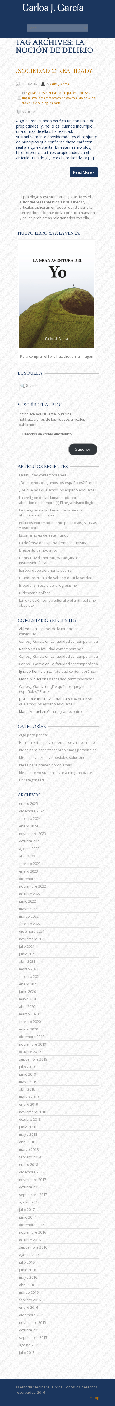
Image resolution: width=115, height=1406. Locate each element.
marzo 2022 (29, 916)
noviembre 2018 (32, 1111)
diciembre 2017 (31, 1171)
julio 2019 (27, 1066)
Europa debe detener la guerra (45, 570)
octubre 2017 (30, 1187)
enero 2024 (28, 826)
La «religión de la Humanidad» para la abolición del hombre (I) (51, 513)
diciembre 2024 (31, 810)
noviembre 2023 (32, 833)
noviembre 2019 (32, 1044)
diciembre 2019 (31, 1036)
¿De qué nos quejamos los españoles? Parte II (58, 482)
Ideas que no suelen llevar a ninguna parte (55, 772)
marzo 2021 (29, 968)
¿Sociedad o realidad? (54, 71)
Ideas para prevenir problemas (57, 98)
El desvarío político (35, 592)
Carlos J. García (59, 84)
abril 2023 (27, 856)
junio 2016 (27, 1269)
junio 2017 (27, 1217)
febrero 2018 (30, 1156)
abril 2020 (27, 1006)
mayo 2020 (28, 998)
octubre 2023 (30, 841)
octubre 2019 (30, 1051)
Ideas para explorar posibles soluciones (53, 757)
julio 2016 (27, 1262)
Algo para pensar (36, 93)
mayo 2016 (28, 1277)
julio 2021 (27, 946)
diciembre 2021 (31, 931)
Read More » (83, 172)
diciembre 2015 (31, 1314)
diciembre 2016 (31, 1224)
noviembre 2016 (32, 1232)
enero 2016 (28, 1307)
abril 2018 (27, 1141)
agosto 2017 (29, 1202)
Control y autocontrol (65, 711)
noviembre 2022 (32, 886)
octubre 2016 (30, 1239)
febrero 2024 (30, 818)
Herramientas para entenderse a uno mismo (57, 742)
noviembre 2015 (32, 1322)
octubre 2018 (30, 1119)
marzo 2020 (29, 1014)
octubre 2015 (30, 1329)
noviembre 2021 (32, 938)
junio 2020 (27, 991)
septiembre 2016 (33, 1247)
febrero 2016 (30, 1299)
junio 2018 (27, 1126)
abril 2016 (27, 1284)
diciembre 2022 (31, 878)
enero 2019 (28, 1104)
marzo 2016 (29, 1292)
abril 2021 (27, 961)
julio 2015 (27, 1352)
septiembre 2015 (33, 1337)
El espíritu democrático (38, 550)
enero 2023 (28, 871)
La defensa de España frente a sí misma (53, 542)
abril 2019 (27, 1089)
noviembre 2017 (32, 1179)
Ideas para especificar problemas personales (58, 749)
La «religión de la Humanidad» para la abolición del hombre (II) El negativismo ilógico (57, 500)
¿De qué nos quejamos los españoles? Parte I (57, 490)
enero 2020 (28, 1029)
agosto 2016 (29, 1254)
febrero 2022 (30, 923)
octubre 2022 (30, 893)
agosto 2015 (29, 1344)
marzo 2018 (29, 1149)
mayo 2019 (28, 1081)
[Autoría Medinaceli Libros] (57, 11)
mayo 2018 (28, 1134)
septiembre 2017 (33, 1194)
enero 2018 (28, 1164)
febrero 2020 (30, 1021)
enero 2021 (28, 983)
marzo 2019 (29, 1096)
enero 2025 (28, 803)
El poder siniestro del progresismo (48, 585)
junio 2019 (27, 1074)
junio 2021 (27, 953)
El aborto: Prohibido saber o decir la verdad (55, 577)
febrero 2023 (30, 863)
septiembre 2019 (33, 1059)
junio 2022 (27, 901)
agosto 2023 (29, 848)
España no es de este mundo (44, 535)
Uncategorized (31, 780)
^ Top (94, 1397)
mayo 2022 (28, 908)
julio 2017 (27, 1209)
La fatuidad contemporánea (42, 474)
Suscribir (83, 449)
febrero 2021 (30, 976)
